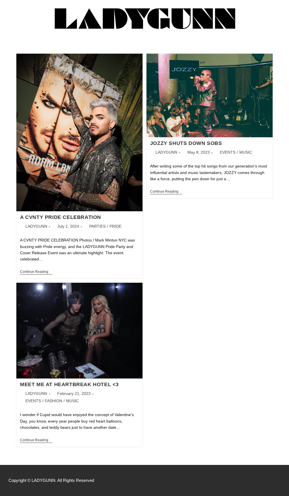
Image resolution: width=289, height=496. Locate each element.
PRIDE (115, 226)
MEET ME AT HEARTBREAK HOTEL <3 (69, 384)
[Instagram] (266, 480)
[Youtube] (278, 480)
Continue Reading (36, 272)
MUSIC (245, 152)
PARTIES (97, 226)
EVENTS (227, 152)
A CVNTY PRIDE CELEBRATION (60, 217)
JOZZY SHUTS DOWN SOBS (186, 143)
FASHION (53, 401)
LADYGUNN (36, 226)
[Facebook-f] (254, 480)
